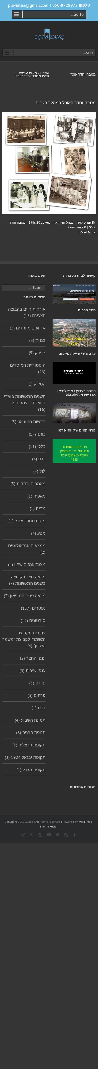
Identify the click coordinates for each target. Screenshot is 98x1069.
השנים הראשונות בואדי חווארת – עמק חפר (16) (24, 403)
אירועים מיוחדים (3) (27, 328)
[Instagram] (40, 835)
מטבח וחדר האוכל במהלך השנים (66, 102)
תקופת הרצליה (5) (28, 745)
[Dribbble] (23, 835)
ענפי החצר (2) (32, 658)
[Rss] (66, 835)
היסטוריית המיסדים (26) (27, 368)
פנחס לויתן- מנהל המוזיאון (72, 222)
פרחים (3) (36, 695)
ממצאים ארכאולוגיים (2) (26, 549)
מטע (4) (38, 533)
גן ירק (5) (37, 352)
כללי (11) (37, 446)
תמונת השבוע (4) (30, 720)
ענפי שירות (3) (32, 670)
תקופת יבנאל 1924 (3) (25, 757)
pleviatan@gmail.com (28, 5)
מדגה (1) (37, 508)
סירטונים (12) (33, 620)
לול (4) (39, 471)
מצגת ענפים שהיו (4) (26, 564)
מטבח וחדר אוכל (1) (27, 521)
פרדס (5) (37, 683)
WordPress (85, 821)
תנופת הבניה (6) (30, 732)
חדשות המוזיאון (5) (28, 421)
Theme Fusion (49, 826)
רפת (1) (38, 707)
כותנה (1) (37, 434)
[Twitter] (57, 835)
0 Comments (77, 227)
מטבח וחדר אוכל (28, 76)
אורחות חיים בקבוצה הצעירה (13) (26, 312)
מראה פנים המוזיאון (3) (24, 595)
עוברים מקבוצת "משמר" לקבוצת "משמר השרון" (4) (23, 639)
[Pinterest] (32, 835)
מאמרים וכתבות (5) (27, 483)
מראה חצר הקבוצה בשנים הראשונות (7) (27, 580)
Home (44, 73)
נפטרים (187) (33, 608)
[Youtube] (49, 835)
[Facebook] (75, 835)
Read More (88, 232)
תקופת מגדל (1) (30, 769)
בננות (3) (37, 340)
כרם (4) (38, 459)
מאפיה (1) (36, 496)
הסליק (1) (36, 384)
